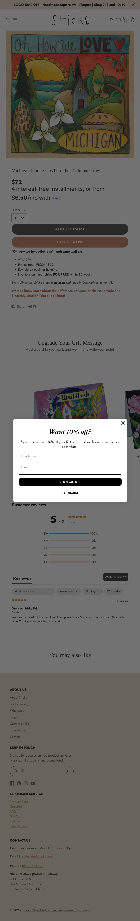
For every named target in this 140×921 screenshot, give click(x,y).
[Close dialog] (123, 423)
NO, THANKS (70, 492)
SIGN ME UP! (70, 482)
